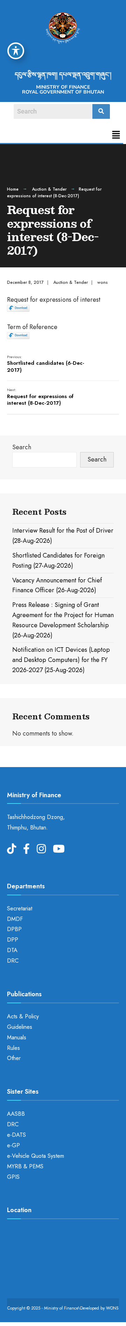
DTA (12, 950)
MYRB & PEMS (25, 1166)
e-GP (13, 1145)
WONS (112, 1308)
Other (14, 1058)
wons (102, 282)
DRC (13, 961)
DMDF (15, 919)
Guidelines (19, 1027)
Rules (13, 1048)
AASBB (16, 1114)
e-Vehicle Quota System (35, 1156)
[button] (116, 135)
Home (13, 189)
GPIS (13, 1177)
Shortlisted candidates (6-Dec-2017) (45, 364)
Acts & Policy (23, 1016)
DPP (12, 940)
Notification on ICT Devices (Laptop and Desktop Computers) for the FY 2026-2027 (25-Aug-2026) (61, 660)
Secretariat (19, 908)
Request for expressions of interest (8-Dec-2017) (40, 397)
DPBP (14, 929)
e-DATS (16, 1135)
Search (21, 447)
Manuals (16, 1037)
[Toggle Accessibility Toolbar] (15, 50)
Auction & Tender (49, 189)
